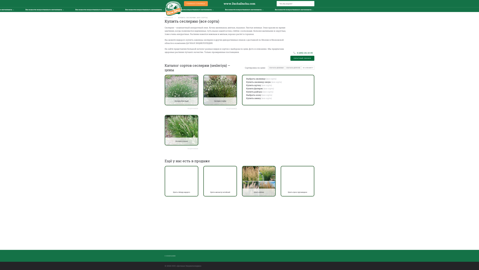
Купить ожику (253, 98)
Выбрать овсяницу (255, 78)
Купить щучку (253, 85)
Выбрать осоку (253, 95)
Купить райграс (254, 91)
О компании (170, 256)
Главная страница (196, 3)
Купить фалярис (254, 88)
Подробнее (193, 108)
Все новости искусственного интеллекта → (33, 9)
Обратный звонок (302, 58)
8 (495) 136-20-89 (305, 53)
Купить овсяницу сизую (258, 82)
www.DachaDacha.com (239, 3)
